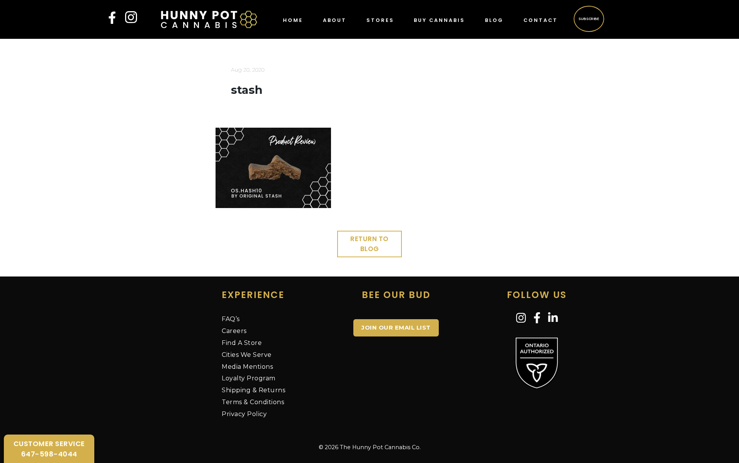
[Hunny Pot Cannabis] (209, 19)
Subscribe (588, 18)
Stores (380, 20)
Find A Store (242, 342)
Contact (540, 20)
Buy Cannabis (439, 20)
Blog (494, 20)
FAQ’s (231, 319)
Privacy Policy (244, 414)
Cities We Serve (247, 354)
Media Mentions (247, 366)
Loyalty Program (249, 378)
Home (293, 20)
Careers (234, 331)
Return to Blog (369, 243)
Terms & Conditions (253, 402)
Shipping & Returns (253, 390)
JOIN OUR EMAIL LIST (396, 327)
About (334, 20)
